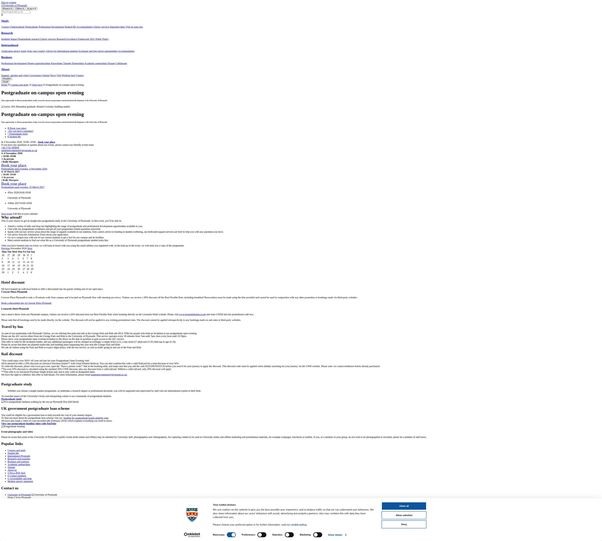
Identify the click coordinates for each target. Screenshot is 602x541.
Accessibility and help (20, 478)
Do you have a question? (20, 131)
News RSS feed (16, 473)
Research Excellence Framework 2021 (76, 39)
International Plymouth (19, 456)
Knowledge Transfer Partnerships (67, 63)
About (5, 69)
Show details (335, 534)
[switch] (261, 534)
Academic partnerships (95, 63)
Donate (111, 63)
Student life (70, 27)
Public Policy (102, 39)
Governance (35, 75)
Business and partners (18, 461)
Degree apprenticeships (38, 63)
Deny (404, 524)
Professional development (51, 27)
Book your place (17, 128)
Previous (5, 248)
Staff (5, 82)
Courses (5, 27)
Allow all (404, 506)
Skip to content (8, 2)
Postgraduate (31, 27)
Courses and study (20, 85)
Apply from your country (32, 51)
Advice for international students (62, 51)
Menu (20, 8)
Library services (101, 27)
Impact (14, 39)
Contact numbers (17, 475)
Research (7, 33)
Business (6, 57)
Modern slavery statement (20, 481)
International (9, 45)
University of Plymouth (19, 494)
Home (4, 85)
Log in (31, 8)
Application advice (10, 51)
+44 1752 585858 (10, 147)
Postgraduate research (29, 39)
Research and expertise (19, 458)
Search (7, 8)
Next (29, 248)
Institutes (5, 39)
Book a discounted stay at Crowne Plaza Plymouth (26, 303)
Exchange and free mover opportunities (98, 51)
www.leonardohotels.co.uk (192, 314)
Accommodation (84, 27)
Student (7, 78)
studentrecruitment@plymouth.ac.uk (19, 150)
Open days (37, 85)
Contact (80, 75)
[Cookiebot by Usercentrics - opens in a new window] (192, 535)
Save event (6, 213)
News (53, 75)
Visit (59, 75)
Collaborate (121, 63)
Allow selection (404, 515)
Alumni (46, 75)
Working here (68, 75)
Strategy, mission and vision (15, 75)
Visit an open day (134, 27)
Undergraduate (17, 27)
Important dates (117, 27)
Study (5, 21)
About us (12, 470)
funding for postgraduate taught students (83, 418)
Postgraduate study (18, 134)
